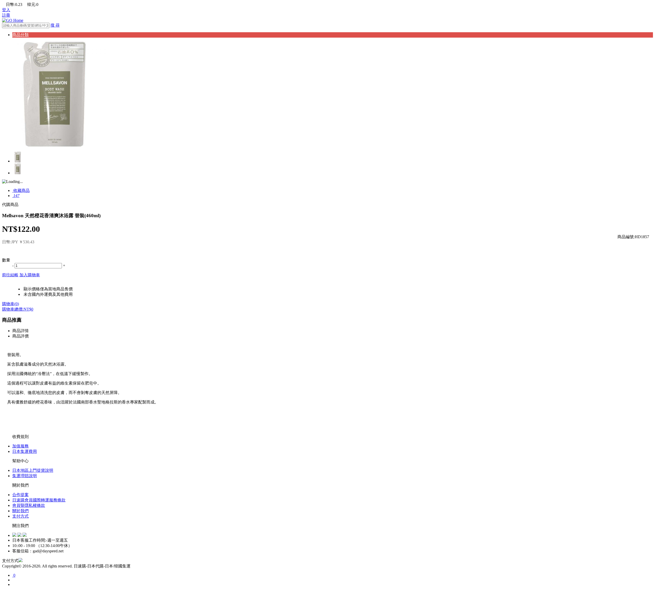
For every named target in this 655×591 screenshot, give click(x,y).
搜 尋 (55, 25)
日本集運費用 (24, 451)
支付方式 (20, 516)
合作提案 (20, 494)
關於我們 (20, 511)
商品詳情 (20, 331)
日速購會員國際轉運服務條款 (39, 500)
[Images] (54, 145)
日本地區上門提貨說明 (32, 470)
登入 (6, 10)
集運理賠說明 (24, 476)
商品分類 (20, 34)
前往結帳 (10, 275)
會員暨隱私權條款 (28, 505)
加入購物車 (29, 275)
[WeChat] (25, 535)
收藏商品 (21, 190)
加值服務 (20, 446)
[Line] (19, 535)
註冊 (6, 15)
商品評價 (20, 336)
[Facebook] (14, 535)
